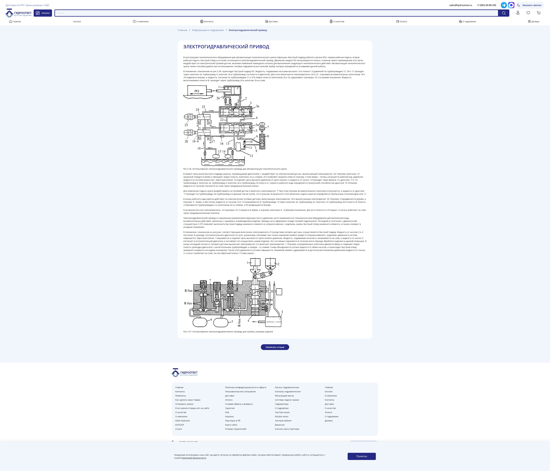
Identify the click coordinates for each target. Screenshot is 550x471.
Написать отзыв (275, 347)
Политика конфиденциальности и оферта (245, 387)
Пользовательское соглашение (240, 391)
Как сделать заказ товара (187, 399)
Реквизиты (180, 395)
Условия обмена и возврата (239, 404)
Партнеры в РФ (232, 420)
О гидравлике (469, 21)
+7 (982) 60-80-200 (486, 5)
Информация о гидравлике (208, 30)
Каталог (46, 13)
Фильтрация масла (284, 395)
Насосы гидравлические (287, 387)
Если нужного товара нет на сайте (192, 408)
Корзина (229, 416)
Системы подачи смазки (287, 399)
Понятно (361, 456)
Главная (17, 21)
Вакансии (279, 424)
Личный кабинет (283, 420)
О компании (142, 21)
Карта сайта (231, 424)
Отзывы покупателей (235, 429)
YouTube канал (282, 412)
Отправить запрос (184, 404)
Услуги (178, 429)
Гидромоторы (281, 404)
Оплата (403, 21)
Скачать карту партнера (287, 429)
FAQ (227, 412)
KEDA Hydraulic (182, 420)
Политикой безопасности (193, 458)
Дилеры (535, 21)
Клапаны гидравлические (288, 391)
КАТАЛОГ (179, 424)
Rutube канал (281, 416)
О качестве (338, 21)
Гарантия (229, 408)
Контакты (208, 21)
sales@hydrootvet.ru (460, 5)
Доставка (273, 21)
